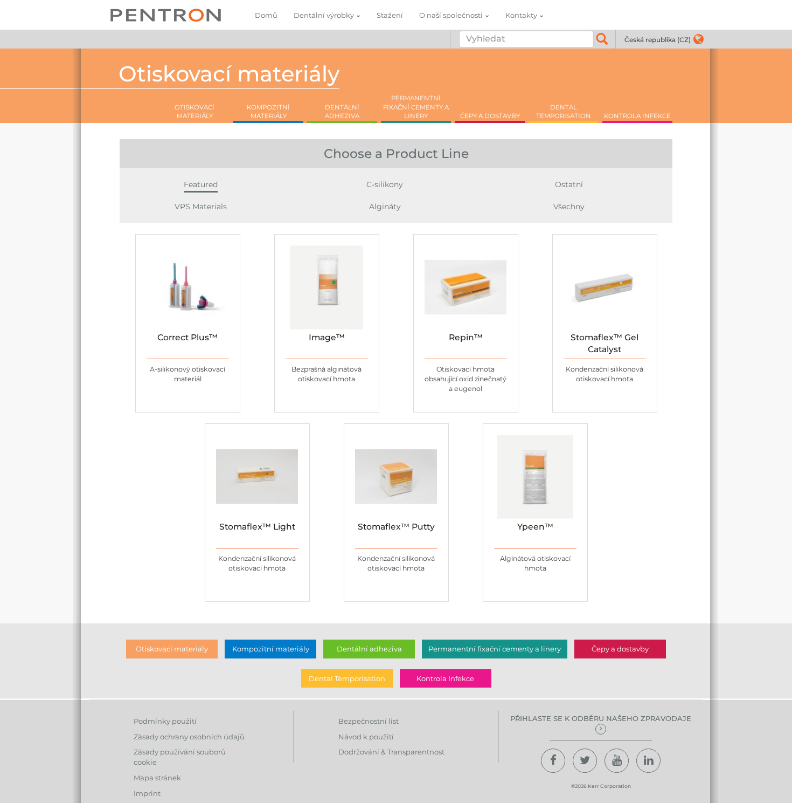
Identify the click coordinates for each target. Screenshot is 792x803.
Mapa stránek (157, 777)
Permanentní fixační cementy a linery (494, 648)
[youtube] (617, 761)
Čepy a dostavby (620, 648)
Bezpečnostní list (368, 721)
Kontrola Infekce (445, 678)
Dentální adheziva (369, 648)
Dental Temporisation (347, 678)
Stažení (390, 15)
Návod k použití (366, 736)
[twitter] (585, 761)
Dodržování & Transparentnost (391, 751)
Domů (266, 15)
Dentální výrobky (324, 15)
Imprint (147, 793)
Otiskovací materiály (172, 648)
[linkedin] (648, 761)
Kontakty (521, 15)
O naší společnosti (451, 15)
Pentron (165, 15)
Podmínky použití (165, 721)
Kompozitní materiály (270, 648)
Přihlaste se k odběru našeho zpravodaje (600, 718)
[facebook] (553, 761)
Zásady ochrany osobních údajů (189, 736)
